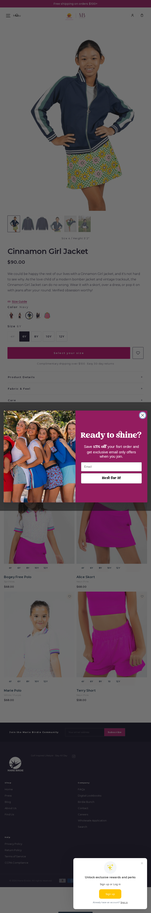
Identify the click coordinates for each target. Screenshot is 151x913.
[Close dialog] (142, 415)
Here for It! (111, 478)
